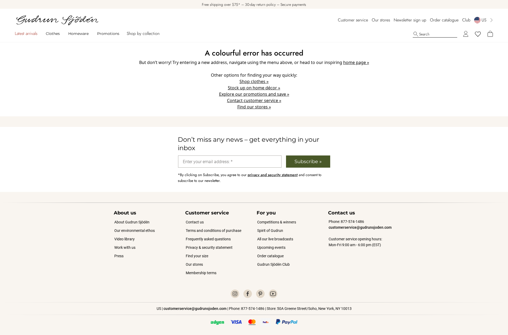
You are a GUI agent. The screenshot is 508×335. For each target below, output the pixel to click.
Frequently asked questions (208, 239)
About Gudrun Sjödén (131, 222)
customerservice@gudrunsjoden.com (360, 227)
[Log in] (465, 34)
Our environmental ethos (134, 230)
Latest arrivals (26, 33)
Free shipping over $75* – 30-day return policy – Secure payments (254, 4)
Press (119, 256)
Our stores (381, 20)
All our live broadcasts (275, 239)
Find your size (197, 256)
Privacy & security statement (209, 247)
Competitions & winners (276, 222)
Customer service (353, 20)
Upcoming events (271, 247)
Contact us (195, 222)
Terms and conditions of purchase (213, 230)
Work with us (124, 247)
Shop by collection (143, 33)
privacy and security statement (273, 174)
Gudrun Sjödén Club (273, 264)
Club (466, 20)
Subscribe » (308, 161)
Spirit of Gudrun (270, 230)
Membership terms (201, 273)
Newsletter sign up (410, 20)
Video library (124, 239)
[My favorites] (478, 34)
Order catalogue (444, 20)
